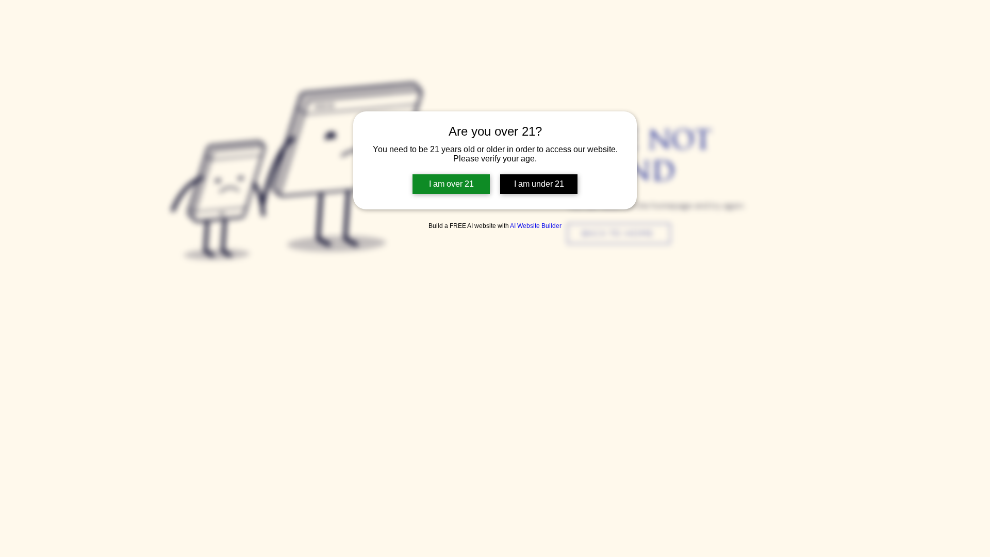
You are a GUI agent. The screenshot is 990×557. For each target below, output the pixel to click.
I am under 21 (539, 183)
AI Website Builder (536, 226)
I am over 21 (451, 183)
